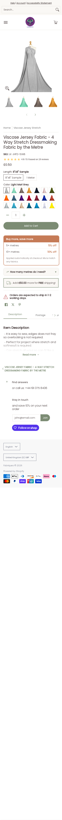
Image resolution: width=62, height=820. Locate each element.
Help (13, 3)
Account (21, 3)
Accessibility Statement (39, 3)
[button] (56, 22)
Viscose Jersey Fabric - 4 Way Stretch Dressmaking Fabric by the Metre (29, 368)
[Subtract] (7, 215)
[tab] (15, 315)
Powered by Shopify (13, 471)
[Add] (24, 215)
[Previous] (6, 64)
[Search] (57, 9)
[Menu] (5, 22)
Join (45, 417)
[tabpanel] (31, 335)
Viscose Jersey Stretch (27, 128)
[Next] (56, 64)
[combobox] (28, 9)
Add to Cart (31, 226)
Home (7, 128)
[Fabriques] (30, 22)
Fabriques (8, 465)
